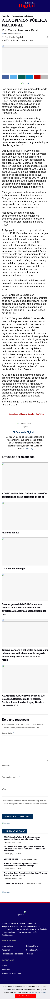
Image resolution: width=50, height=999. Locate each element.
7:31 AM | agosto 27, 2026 (13, 868)
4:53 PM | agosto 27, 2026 (13, 842)
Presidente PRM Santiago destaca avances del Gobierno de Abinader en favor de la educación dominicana (24, 848)
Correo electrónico (11, 777)
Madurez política (10, 532)
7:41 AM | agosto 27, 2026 (28, 859)
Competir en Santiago (13, 568)
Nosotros (6, 969)
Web (4, 789)
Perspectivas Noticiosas (22, 16)
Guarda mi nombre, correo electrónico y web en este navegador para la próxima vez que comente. (26, 802)
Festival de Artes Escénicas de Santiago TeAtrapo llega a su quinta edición (25, 874)
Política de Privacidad (11, 973)
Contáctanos (7, 935)
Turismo (29, 953)
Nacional (6, 949)
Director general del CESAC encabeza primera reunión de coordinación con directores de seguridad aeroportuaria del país (24, 609)
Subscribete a (26, 414)
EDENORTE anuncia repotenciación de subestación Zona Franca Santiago (21, 864)
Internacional (7, 946)
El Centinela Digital (12, 37)
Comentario (8, 733)
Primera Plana (32, 946)
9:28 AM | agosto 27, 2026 (13, 854)
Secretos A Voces (34, 949)
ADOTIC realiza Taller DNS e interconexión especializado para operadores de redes (24, 495)
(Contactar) (28, 448)
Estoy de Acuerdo (26, 995)
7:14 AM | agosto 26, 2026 (33, 883)
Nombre (6, 765)
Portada (5, 16)
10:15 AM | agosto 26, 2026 (13, 878)
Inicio (4, 965)
